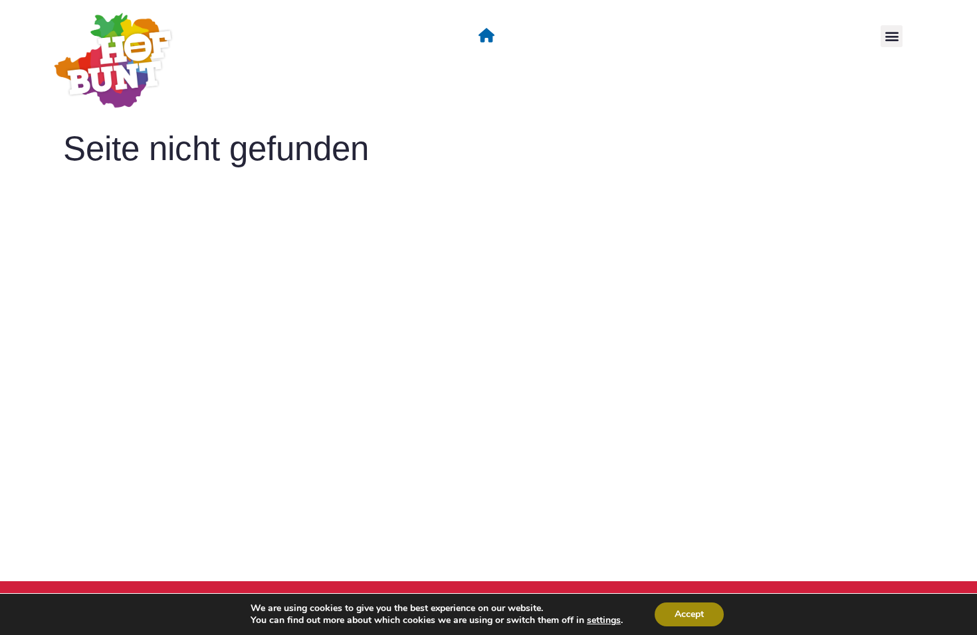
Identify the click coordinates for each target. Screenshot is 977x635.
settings (604, 620)
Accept (689, 614)
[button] (892, 36)
